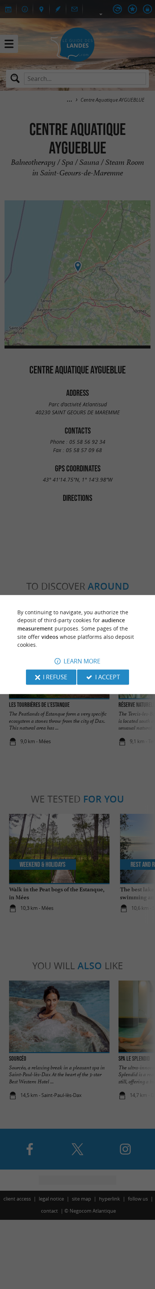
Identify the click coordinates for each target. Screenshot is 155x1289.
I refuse (55, 677)
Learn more (82, 661)
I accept (107, 677)
